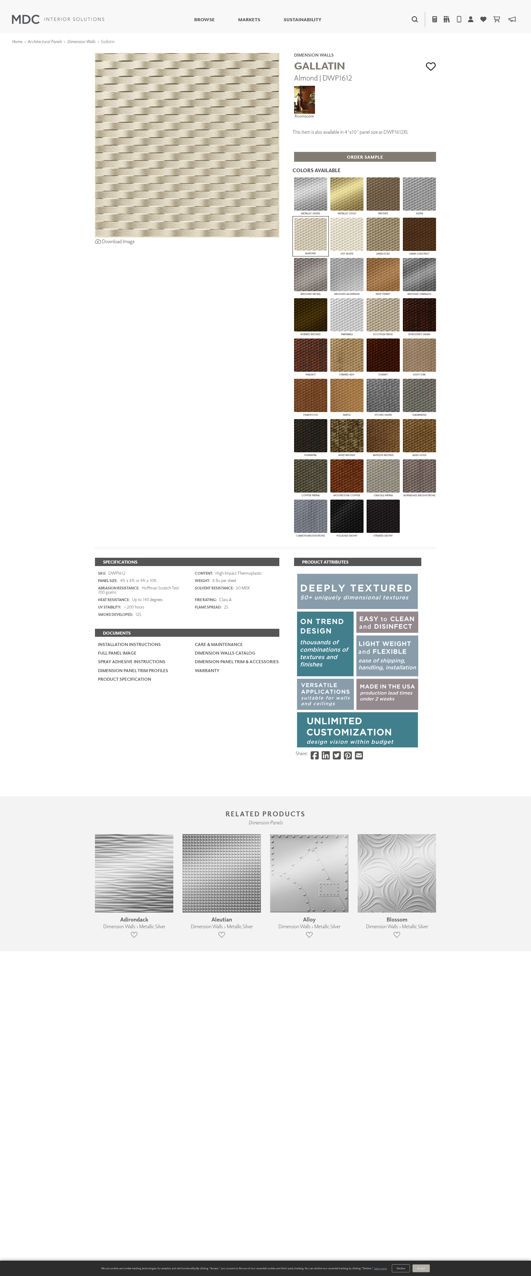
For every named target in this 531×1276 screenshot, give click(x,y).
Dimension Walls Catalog (225, 653)
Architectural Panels (45, 41)
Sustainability (302, 19)
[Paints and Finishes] (343, 52)
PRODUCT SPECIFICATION (124, 679)
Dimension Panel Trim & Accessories (237, 661)
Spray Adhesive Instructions (131, 661)
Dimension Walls (81, 41)
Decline (401, 1268)
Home (17, 41)
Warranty (207, 670)
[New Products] (160, 52)
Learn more (380, 1268)
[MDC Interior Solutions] (58, 19)
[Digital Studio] (238, 52)
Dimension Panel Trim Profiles (133, 670)
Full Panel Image (117, 653)
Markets (249, 19)
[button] (431, 66)
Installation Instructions (129, 644)
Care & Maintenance (219, 644)
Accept (421, 1268)
